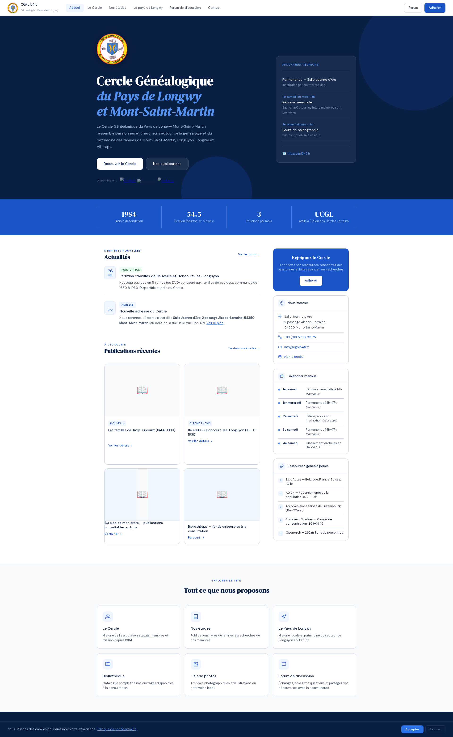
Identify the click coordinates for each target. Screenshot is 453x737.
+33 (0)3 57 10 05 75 (300, 337)
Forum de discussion (185, 8)
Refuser (435, 729)
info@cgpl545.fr (296, 347)
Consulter (112, 534)
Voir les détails (118, 445)
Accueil (74, 8)
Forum (413, 8)
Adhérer (435, 8)
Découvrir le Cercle (120, 163)
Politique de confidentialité (116, 729)
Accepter (412, 729)
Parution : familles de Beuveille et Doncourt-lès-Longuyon (169, 276)
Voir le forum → (249, 254)
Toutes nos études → (244, 348)
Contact (214, 8)
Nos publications (167, 163)
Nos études (117, 8)
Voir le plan (214, 323)
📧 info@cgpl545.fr (296, 154)
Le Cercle (95, 8)
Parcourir (194, 537)
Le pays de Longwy (148, 8)
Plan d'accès (293, 357)
